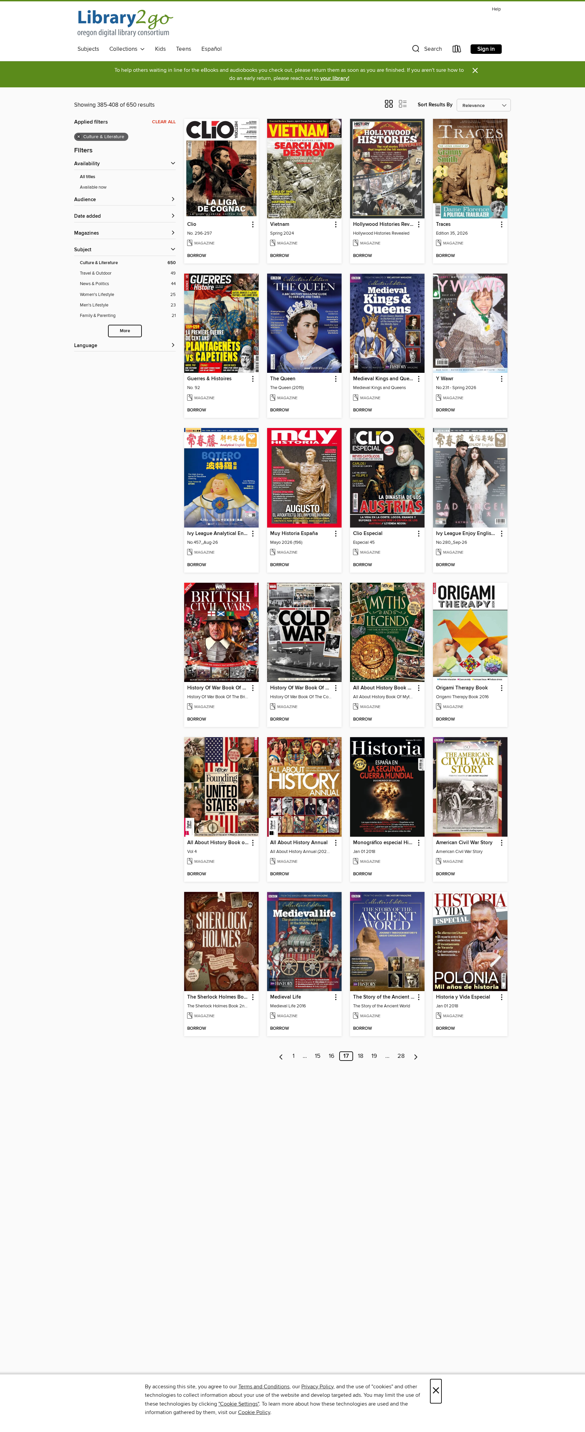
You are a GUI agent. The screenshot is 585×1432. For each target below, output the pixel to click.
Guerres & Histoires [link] (209, 379)
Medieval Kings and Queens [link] (384, 379)
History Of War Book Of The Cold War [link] (301, 688)
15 (318, 1056)
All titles (87, 177)
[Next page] (415, 1056)
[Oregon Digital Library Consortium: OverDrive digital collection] (125, 23)
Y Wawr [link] (444, 379)
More (125, 331)
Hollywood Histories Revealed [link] (384, 224)
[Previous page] (281, 1056)
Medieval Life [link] (285, 997)
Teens (183, 49)
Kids (160, 49)
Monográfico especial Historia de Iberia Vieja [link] (384, 843)
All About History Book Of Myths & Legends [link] (384, 688)
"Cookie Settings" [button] (238, 1404)
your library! (334, 78)
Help (496, 9)
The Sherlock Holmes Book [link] (218, 997)
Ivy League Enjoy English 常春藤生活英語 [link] (467, 534)
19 (374, 1056)
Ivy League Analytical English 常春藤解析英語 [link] (218, 534)
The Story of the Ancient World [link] (384, 997)
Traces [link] (443, 224)
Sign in (486, 49)
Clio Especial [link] (368, 534)
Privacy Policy (317, 1386)
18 (360, 1056)
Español (211, 49)
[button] (426, 50)
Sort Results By (435, 105)
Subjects (88, 49)
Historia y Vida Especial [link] (463, 997)
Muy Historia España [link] (294, 534)
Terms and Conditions (263, 1386)
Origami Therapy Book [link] (462, 688)
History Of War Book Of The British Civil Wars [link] (218, 688)
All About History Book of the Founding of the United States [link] (218, 843)
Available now (93, 187)
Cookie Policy (254, 1412)
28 (401, 1056)
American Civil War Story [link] (464, 843)
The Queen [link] (283, 379)
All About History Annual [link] (299, 843)
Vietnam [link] (279, 224)
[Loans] (457, 50)
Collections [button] (124, 49)
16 (331, 1056)
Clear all (164, 122)
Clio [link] (191, 224)
